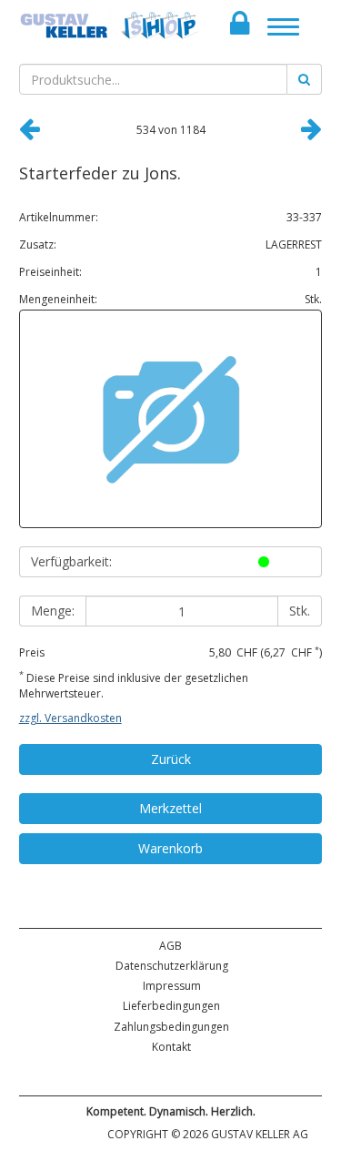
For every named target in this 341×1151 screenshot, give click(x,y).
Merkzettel (170, 808)
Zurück (171, 759)
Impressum (172, 985)
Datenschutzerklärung (171, 965)
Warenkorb (170, 848)
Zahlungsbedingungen (171, 1026)
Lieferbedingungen (171, 1005)
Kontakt (171, 1046)
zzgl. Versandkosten (70, 718)
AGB (170, 945)
